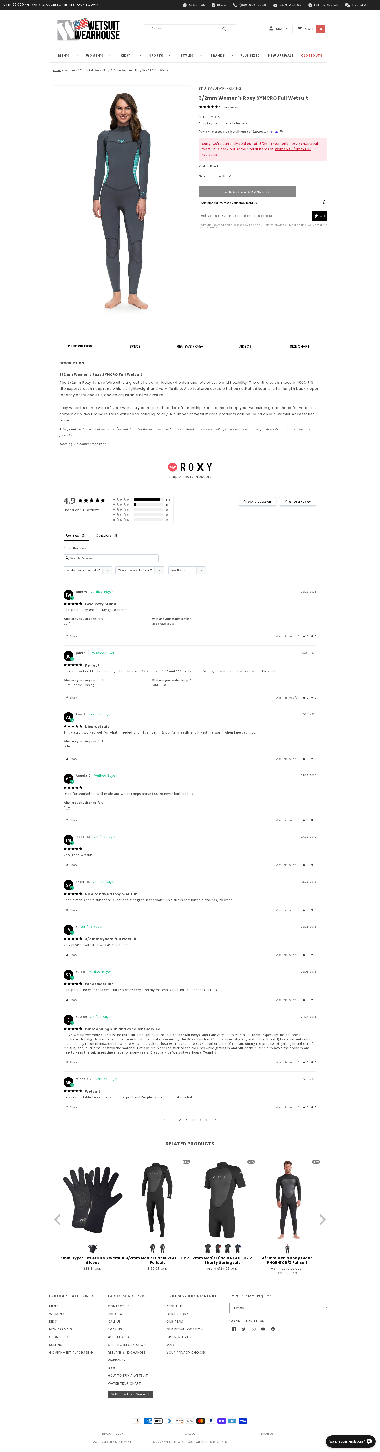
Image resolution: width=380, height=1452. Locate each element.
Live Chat (116, 1314)
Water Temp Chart (124, 1383)
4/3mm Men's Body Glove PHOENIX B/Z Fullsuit (287, 1260)
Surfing (56, 1345)
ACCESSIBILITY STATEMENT (112, 1442)
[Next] (321, 1219)
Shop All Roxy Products (190, 476)
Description (80, 346)
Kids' (125, 56)
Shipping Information (127, 1345)
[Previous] (58, 1219)
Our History (177, 1314)
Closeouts (59, 1337)
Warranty (117, 1360)
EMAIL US (267, 1434)
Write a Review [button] (300, 501)
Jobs (170, 1345)
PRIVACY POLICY (112, 1434)
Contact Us (119, 1306)
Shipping (205, 123)
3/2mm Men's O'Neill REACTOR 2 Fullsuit (157, 1260)
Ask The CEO (118, 1337)
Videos (245, 346)
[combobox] (179, 29)
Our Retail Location (184, 1329)
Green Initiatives (180, 1337)
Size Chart (300, 346)
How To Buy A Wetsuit (128, 1375)
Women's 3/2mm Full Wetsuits (86, 70)
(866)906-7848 (252, 5)
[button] (65, 55)
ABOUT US (197, 5)
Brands (217, 56)
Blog (112, 1368)
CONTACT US (290, 5)
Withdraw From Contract (130, 1394)
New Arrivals (60, 1329)
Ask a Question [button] (259, 501)
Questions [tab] (104, 535)
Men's (63, 56)
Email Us (115, 1329)
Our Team (174, 1321)
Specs (135, 346)
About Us (174, 1306)
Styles (187, 56)
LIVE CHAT (360, 5)
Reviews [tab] (72, 535)
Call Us (114, 1321)
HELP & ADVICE (326, 5)
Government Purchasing (71, 1352)
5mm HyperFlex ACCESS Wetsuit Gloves (92, 1260)
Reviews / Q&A (190, 346)
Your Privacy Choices (186, 1352)
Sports (156, 56)
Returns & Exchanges (127, 1352)
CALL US (190, 1434)
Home (57, 70)
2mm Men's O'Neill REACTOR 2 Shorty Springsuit (222, 1260)
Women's (94, 56)
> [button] (215, 1119)
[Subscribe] (326, 1308)
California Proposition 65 (85, 444)
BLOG (221, 5)
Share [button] (73, 636)
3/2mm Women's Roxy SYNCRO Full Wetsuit (141, 70)
